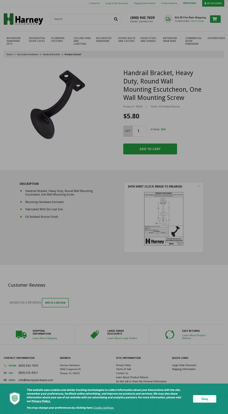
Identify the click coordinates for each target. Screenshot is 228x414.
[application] (114, 399)
